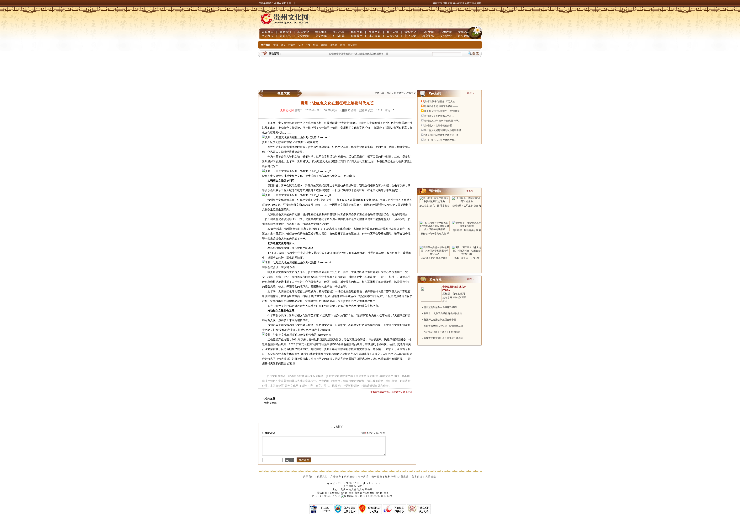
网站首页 (437, 3)
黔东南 (333, 45)
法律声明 (363, 476)
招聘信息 (377, 476)
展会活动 (464, 35)
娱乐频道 (321, 32)
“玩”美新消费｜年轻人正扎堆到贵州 (442, 332)
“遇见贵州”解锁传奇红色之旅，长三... (443, 135)
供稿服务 (349, 476)
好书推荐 (339, 35)
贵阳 (275, 45)
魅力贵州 (285, 32)
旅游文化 (410, 32)
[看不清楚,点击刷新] (289, 460)
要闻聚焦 (267, 32)
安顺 (300, 45)
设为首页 (467, 3)
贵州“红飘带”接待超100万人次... (440, 101)
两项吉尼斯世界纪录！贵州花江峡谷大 (443, 338)
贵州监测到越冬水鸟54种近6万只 (440, 307)
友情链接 (431, 476)
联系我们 (322, 476)
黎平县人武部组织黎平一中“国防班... (443, 111)
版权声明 (390, 476)
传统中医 (428, 32)
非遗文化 (303, 32)
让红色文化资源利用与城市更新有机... (443, 130)
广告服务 (335, 476)
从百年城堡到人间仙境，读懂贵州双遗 (443, 325)
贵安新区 (352, 45)
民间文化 (375, 32)
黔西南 (324, 45)
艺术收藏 (446, 32)
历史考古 (267, 35)
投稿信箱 (447, 3)
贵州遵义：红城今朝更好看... (439, 125)
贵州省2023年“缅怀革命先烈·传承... (442, 120)
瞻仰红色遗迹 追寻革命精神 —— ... (442, 106)
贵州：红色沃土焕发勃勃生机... (440, 140)
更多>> (470, 93)
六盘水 (291, 45)
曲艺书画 (339, 32)
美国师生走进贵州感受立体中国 (440, 319)
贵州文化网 (287, 110)
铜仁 (315, 45)
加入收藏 (457, 3)
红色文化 (411, 93)
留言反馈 (417, 476)
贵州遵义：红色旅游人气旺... (439, 116)
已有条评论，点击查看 (373, 432)
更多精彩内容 (377, 392)
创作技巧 (357, 35)
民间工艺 (285, 35)
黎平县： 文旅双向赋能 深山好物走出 (443, 313)
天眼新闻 (345, 110)
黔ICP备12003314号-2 (326, 496)
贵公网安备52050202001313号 (374, 496)
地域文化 (357, 32)
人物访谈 (392, 35)
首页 (389, 93)
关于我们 (308, 476)
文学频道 (303, 35)
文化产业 (446, 35)
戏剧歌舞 (375, 35)
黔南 (342, 45)
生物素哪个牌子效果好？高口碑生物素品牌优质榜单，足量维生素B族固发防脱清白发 (367, 53)
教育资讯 (428, 35)
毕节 (308, 45)
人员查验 (403, 476)
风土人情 (392, 32)
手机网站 (476, 3)
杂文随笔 (321, 35)
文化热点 (464, 32)
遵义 (283, 45)
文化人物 (410, 35)
